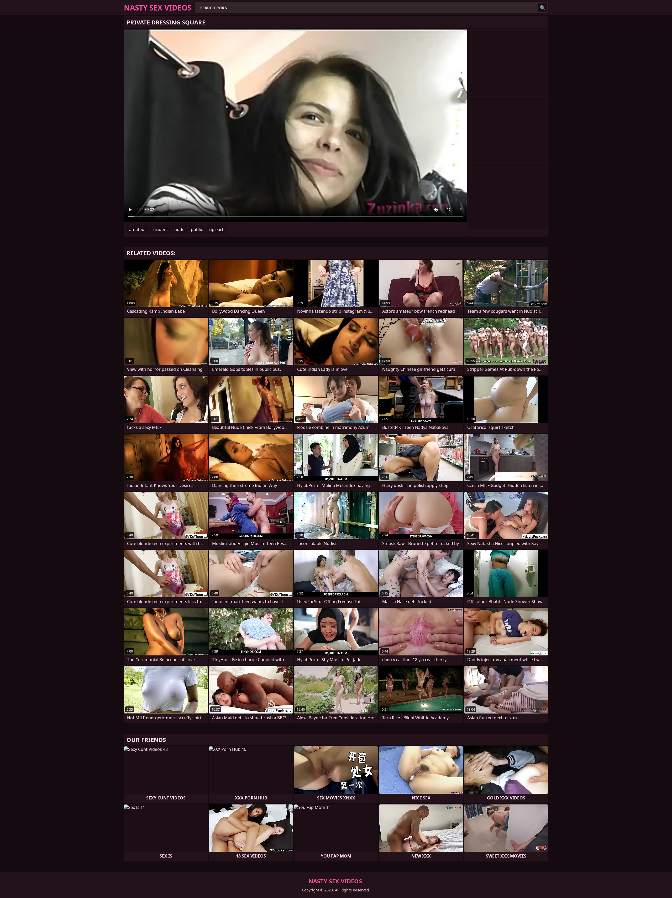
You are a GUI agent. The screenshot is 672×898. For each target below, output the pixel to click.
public (197, 229)
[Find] (542, 7)
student (160, 229)
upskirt (216, 229)
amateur (137, 229)
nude (179, 229)
